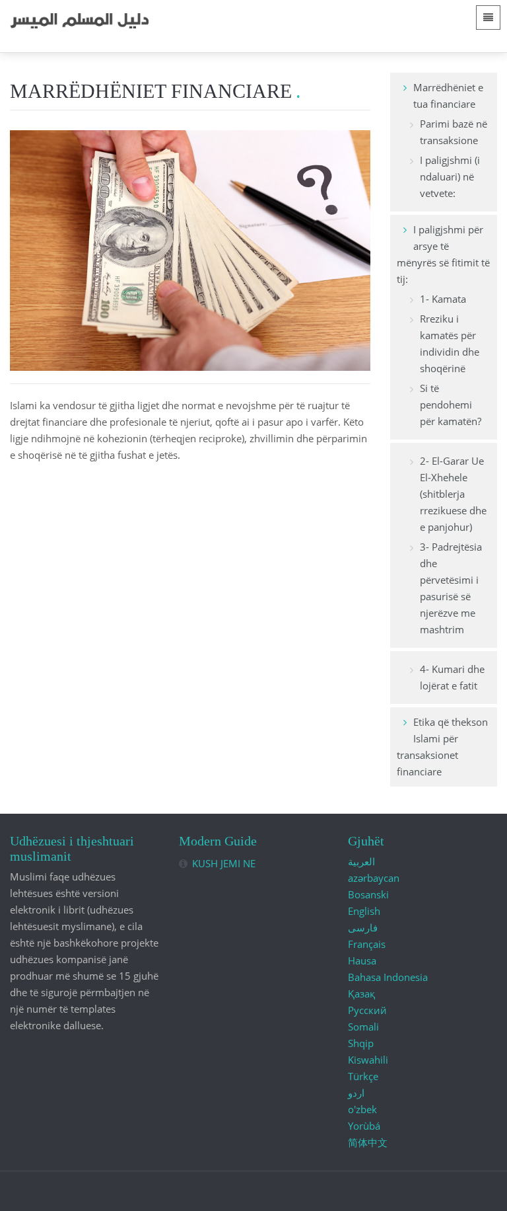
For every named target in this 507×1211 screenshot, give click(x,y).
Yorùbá (364, 1125)
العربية (361, 861)
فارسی (363, 927)
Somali (363, 1026)
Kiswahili (368, 1059)
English (364, 911)
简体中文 (368, 1142)
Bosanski (368, 894)
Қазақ (361, 993)
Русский (367, 1010)
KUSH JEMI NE (223, 863)
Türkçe (363, 1076)
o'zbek (362, 1109)
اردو (356, 1092)
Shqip (361, 1043)
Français (367, 944)
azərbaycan (373, 877)
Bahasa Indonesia (388, 977)
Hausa (362, 960)
